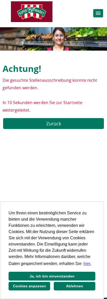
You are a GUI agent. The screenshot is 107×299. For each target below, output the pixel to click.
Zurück (53, 123)
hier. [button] (87, 263)
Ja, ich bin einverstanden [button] (52, 276)
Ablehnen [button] (74, 286)
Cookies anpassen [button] (29, 286)
